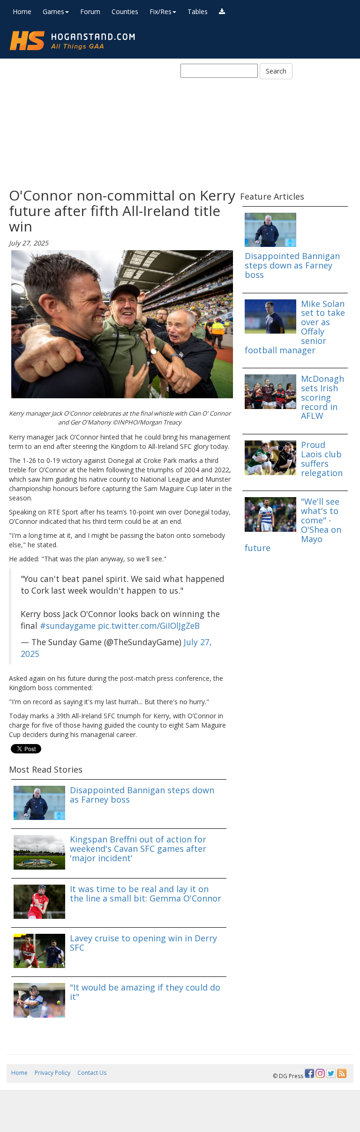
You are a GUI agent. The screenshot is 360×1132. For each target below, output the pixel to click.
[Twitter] (331, 1073)
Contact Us (91, 1073)
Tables (198, 11)
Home (22, 11)
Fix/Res (161, 11)
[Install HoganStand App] (222, 11)
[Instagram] (320, 1073)
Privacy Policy (52, 1073)
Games (53, 11)
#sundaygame (68, 625)
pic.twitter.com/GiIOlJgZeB (149, 625)
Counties (125, 11)
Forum (90, 11)
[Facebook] (309, 1073)
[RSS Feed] (341, 1073)
